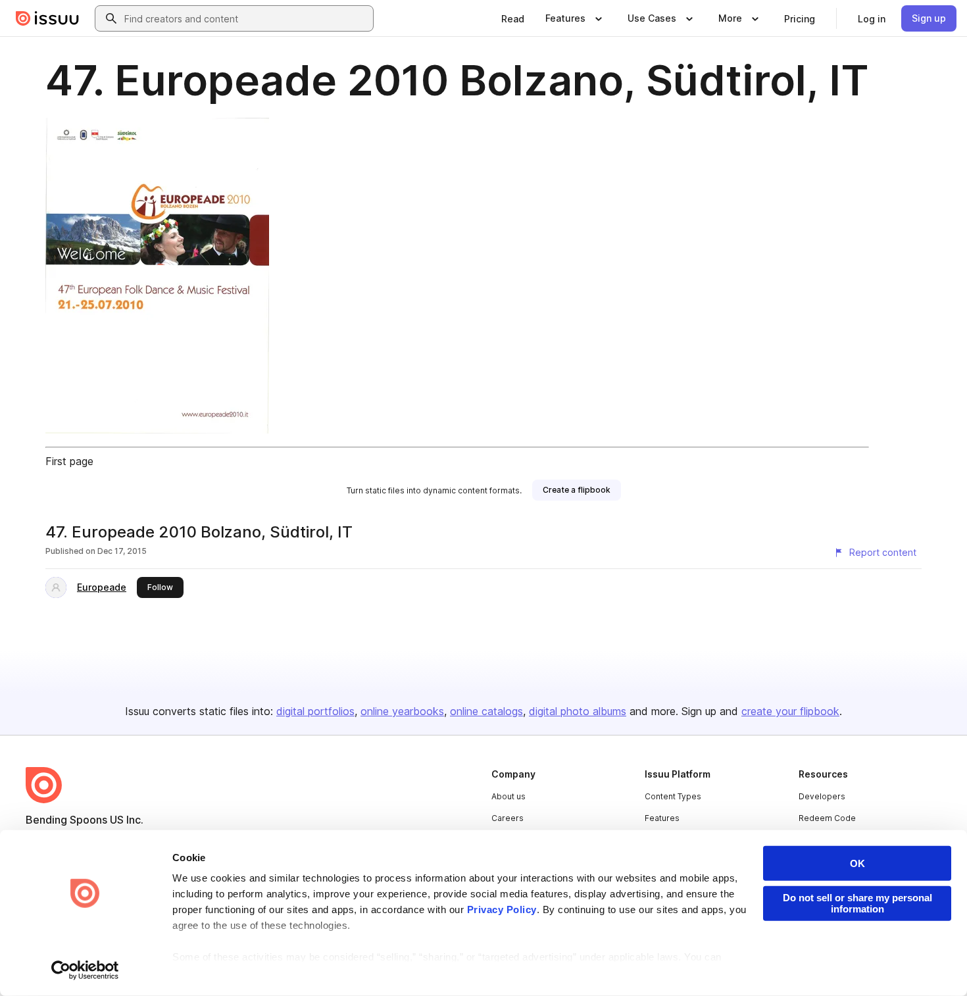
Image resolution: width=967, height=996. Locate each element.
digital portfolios (315, 711)
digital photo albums (577, 711)
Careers (507, 818)
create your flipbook (790, 711)
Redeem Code (827, 818)
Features (662, 818)
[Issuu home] (47, 18)
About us (508, 796)
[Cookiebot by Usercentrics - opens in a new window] (85, 970)
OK (857, 863)
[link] (513, 18)
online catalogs (486, 711)
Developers (822, 796)
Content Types (673, 796)
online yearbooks (402, 711)
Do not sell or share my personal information (857, 903)
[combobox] (246, 18)
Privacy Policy (502, 909)
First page (69, 461)
